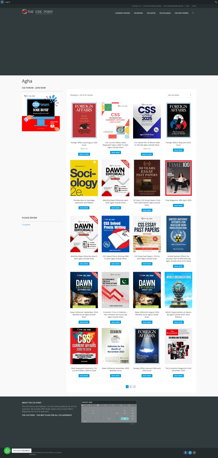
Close (171, 201)
